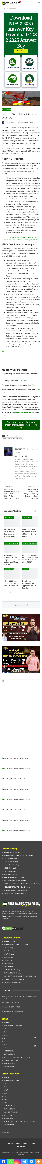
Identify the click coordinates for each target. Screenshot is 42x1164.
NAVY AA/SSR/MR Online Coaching (15, 880)
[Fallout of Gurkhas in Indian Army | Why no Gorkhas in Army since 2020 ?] (30, 547)
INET (5, 1044)
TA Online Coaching (10, 871)
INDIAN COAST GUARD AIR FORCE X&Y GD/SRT (19, 1122)
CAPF (5, 1032)
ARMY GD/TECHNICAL (11, 1112)
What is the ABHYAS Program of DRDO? (12, 438)
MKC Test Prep (29, 84)
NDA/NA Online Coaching (12, 852)
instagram (21, 1146)
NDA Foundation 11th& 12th (13, 1025)
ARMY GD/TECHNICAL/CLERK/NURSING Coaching (20, 976)
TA (5, 1041)
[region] (21, 50)
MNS (5, 1048)
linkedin (25, 1143)
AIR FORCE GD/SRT (10, 1063)
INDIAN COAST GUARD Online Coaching (17, 887)
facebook (10, 1143)
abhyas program (11, 435)
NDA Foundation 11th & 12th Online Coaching (18, 855)
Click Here (6, 376)
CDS (5, 1029)
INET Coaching (8, 963)
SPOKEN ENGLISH (9, 1067)
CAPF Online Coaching (11, 862)
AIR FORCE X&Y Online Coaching (14, 877)
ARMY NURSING (9, 1118)
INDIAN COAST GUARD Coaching (14, 979)
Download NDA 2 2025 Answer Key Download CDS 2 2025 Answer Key (21, 32)
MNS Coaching (8, 967)
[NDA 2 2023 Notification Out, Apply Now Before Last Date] (30, 573)
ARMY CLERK (8, 1115)
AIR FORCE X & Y (9, 1106)
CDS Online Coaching (10, 858)
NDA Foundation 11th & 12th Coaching (16, 944)
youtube (32, 1143)
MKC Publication (12, 84)
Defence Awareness (11, 543)
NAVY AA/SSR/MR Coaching (12, 973)
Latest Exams (9, 569)
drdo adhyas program (22, 435)
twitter (17, 1143)
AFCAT (6, 1035)
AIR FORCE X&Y (9, 1051)
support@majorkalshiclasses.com (12, 1011)
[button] (21, 50)
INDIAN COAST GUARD (11, 1060)
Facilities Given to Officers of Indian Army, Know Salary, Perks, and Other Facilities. (31, 493)
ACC (5, 1038)
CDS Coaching (8, 948)
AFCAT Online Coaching (11, 865)
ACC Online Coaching (10, 868)
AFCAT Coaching (9, 954)
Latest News (6, 109)
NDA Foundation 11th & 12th (13, 1080)
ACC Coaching (8, 957)
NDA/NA (25, 569)
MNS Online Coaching (10, 874)
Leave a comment (22, 605)
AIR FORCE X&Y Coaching (12, 970)
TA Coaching (8, 960)
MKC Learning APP (29, 68)
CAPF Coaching (8, 951)
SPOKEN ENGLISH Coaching (12, 982)
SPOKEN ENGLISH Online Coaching (15, 893)
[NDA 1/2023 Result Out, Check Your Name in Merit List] (12, 573)
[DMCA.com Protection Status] (12, 928)
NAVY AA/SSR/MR (9, 1054)
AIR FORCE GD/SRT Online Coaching (15, 890)
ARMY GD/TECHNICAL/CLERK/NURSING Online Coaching (22, 884)
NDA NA (6, 1077)
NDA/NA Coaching (9, 941)
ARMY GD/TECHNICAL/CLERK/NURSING (17, 1057)
